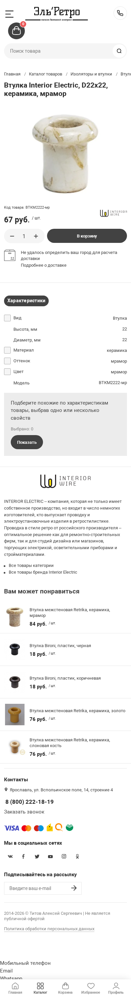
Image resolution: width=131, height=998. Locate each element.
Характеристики (26, 300)
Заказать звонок (24, 812)
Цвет (18, 371)
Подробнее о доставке (44, 265)
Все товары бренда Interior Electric (43, 572)
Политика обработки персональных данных (49, 928)
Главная (12, 73)
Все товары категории (31, 565)
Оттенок (21, 360)
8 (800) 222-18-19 (120, 13)
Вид (17, 317)
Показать (27, 442)
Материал (23, 350)
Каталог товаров (45, 73)
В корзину (87, 236)
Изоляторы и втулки (91, 73)
